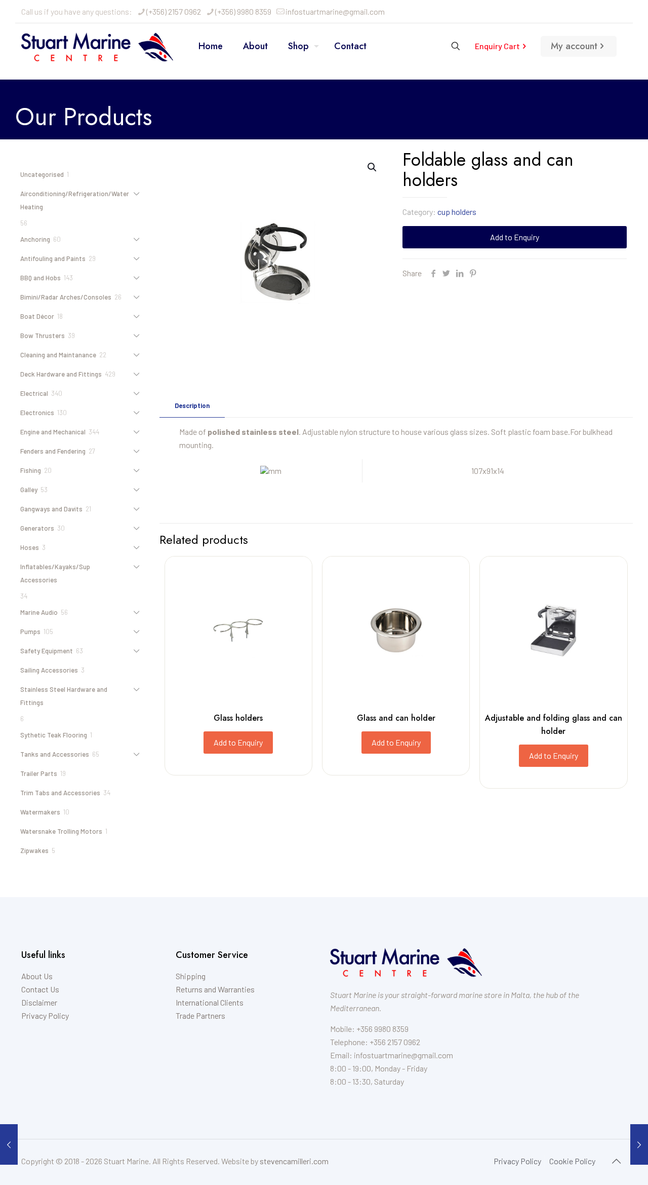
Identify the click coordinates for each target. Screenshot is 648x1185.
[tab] (192, 405)
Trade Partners (200, 1015)
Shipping (191, 976)
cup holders (456, 211)
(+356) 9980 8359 (243, 11)
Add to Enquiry (514, 237)
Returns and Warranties (215, 989)
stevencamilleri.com (294, 1161)
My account (574, 46)
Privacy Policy (45, 1015)
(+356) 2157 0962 (173, 11)
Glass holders (238, 718)
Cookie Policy (572, 1161)
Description (192, 405)
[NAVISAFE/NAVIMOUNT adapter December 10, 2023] (639, 1144)
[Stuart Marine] (97, 46)
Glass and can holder (396, 718)
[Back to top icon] (616, 1160)
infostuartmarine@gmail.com (335, 11)
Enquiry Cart (497, 46)
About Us (37, 976)
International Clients (210, 1002)
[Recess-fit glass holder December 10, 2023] (9, 1144)
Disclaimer (39, 1002)
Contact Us (40, 989)
